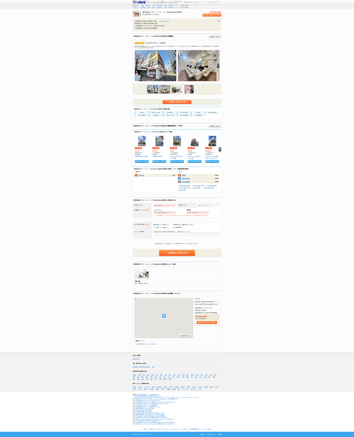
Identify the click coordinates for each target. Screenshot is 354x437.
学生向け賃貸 (151, 394)
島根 (187, 377)
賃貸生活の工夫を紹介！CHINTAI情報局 (143, 409)
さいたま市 (146, 387)
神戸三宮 (141, 175)
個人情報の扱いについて (161, 243)
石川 (206, 374)
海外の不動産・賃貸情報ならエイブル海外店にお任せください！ (148, 395)
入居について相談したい (162, 227)
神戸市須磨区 (183, 187)
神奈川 (192, 374)
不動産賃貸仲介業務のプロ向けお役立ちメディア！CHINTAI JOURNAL (149, 414)
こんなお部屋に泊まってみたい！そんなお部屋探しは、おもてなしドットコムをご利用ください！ (155, 401)
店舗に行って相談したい (162, 224)
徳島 (205, 377)
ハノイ (192, 397)
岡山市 (140, 389)
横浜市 (170, 387)
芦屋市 (195, 187)
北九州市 (151, 389)
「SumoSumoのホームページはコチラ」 (146, 343)
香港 (136, 397)
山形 (157, 374)
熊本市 (163, 389)
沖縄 (170, 379)
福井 (210, 374)
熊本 (151, 379)
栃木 (170, 374)
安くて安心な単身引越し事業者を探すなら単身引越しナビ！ (147, 420)
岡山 (192, 377)
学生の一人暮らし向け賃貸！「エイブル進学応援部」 (146, 405)
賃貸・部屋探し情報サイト (142, 394)
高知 (134, 379)
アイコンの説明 (207, 429)
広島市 (145, 389)
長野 (134, 377)
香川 (209, 377)
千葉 (183, 374)
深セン (151, 397)
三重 (151, 377)
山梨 (215, 374)
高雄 (142, 397)
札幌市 (134, 387)
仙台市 (140, 387)
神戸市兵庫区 (186, 182)
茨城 (166, 374)
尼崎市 (181, 190)
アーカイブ (158, 429)
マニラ (196, 397)
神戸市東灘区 (183, 185)
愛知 (147, 377)
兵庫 (169, 377)
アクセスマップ (164, 21)
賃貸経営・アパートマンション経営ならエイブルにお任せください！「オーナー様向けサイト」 (155, 419)
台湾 (139, 397)
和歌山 (178, 377)
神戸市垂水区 (207, 187)
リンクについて (175, 429)
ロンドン (200, 389)
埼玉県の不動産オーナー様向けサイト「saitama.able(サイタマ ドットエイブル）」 (152, 403)
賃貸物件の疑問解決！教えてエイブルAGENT (144, 408)
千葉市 (153, 387)
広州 (155, 397)
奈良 (173, 377)
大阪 (164, 377)
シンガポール (187, 397)
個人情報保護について (195, 429)
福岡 (138, 379)
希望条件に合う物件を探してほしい (183, 224)
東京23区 (159, 387)
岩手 (144, 374)
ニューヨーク (185, 389)
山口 (201, 377)
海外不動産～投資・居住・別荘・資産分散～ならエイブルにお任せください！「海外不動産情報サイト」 (156, 398)
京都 (160, 377)
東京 (187, 374)
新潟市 (200, 387)
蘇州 (148, 397)
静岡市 (183, 387)
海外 (179, 389)
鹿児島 (165, 379)
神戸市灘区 (210, 185)
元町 (153, 366)
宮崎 (160, 379)
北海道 (134, 374)
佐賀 (143, 379)
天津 (158, 397)
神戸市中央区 (186, 178)
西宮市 (184, 175)
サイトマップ (166, 429)
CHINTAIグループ (211, 434)
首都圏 (168, 389)
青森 (139, 374)
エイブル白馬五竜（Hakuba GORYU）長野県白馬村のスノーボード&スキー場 (151, 417)
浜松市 (188, 387)
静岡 (143, 377)
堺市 (216, 387)
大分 (156, 379)
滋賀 (156, 377)
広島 (196, 377)
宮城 (148, 374)
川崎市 (165, 387)
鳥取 (183, 377)
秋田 (152, 374)
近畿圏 (174, 389)
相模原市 (177, 387)
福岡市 (157, 389)
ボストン (193, 389)
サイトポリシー (184, 429)
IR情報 (219, 434)
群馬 (174, 374)
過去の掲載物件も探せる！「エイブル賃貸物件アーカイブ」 (147, 406)
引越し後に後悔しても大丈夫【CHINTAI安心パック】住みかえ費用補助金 (150, 415)
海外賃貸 (156, 394)
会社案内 (202, 434)
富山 (202, 374)
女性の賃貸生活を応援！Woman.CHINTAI (143, 411)
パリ (182, 397)
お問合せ (145, 429)
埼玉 (179, 374)
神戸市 (134, 389)
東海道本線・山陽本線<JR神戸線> (141, 366)
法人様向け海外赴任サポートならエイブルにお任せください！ (148, 400)
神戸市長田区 (197, 185)
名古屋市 (194, 387)
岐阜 (138, 377)
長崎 (147, 379)
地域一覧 (151, 429)
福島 (161, 374)
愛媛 (214, 377)
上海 (145, 397)
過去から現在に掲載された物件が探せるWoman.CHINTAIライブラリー (150, 412)
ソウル (161, 397)
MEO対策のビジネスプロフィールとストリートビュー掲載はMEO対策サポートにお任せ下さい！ (155, 423)
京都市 (206, 387)
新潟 (197, 374)
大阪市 (211, 387)
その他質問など (177, 227)
